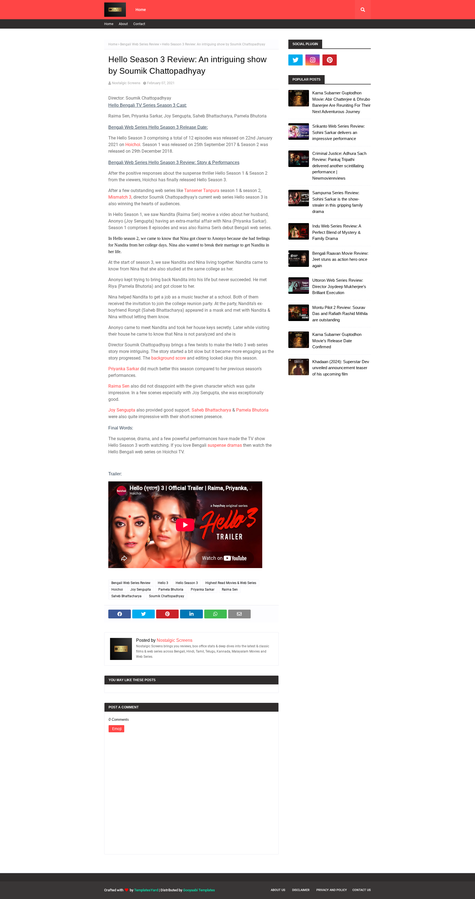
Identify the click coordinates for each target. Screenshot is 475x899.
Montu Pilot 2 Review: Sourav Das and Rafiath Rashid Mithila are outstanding (340, 313)
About (123, 24)
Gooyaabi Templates (199, 890)
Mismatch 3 (119, 197)
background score (168, 358)
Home (108, 24)
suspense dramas (225, 445)
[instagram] (312, 59)
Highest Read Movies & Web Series (230, 583)
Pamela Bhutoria (252, 410)
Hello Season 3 (187, 583)
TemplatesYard (146, 890)
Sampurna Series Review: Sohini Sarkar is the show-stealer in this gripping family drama (337, 202)
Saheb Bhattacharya (211, 410)
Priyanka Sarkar (123, 368)
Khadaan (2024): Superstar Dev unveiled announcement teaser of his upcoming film (340, 367)
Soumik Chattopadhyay (166, 596)
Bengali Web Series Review (139, 44)
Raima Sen (118, 386)
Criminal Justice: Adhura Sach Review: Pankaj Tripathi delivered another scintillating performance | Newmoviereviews (339, 165)
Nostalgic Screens (126, 83)
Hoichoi (132, 144)
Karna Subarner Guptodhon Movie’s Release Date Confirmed (336, 340)
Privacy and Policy (331, 890)
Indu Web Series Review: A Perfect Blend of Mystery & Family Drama (336, 232)
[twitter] (295, 59)
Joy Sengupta (121, 410)
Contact (139, 24)
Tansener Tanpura (201, 190)
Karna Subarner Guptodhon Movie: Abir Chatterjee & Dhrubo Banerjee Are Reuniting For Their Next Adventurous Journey (341, 102)
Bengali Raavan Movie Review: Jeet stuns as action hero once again (340, 259)
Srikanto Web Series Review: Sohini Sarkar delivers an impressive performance (338, 132)
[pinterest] (329, 59)
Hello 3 (163, 583)
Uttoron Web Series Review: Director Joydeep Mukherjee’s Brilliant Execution (339, 286)
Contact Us (361, 890)
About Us (278, 890)
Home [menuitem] (141, 9)
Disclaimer (301, 890)
